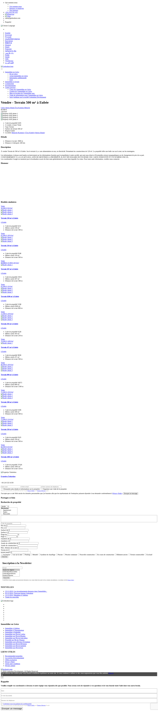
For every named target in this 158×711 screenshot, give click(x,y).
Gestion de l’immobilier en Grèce (20, 91)
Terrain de (4, 550)
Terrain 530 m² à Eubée (9, 218)
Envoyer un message (130, 493)
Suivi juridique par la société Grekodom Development (27, 97)
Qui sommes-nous (15, 6)
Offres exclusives (11, 660)
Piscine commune (71, 555)
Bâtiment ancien (122, 555)
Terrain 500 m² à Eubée (9, 402)
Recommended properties (13, 656)
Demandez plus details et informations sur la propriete (21, 489)
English (7, 33)
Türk (6, 59)
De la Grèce (13, 74)
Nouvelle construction (87, 555)
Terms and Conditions (12, 664)
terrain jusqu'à (5, 552)
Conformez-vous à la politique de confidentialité (17, 704)
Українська (9, 61)
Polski (7, 55)
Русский (8, 37)
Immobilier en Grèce (12, 72)
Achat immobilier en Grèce (18, 76)
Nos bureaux (13, 10)
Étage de (4, 534)
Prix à (3, 528)
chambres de (5, 539)
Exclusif (149, 555)
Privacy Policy (31, 490)
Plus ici (111, 673)
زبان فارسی (9, 53)
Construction (9, 84)
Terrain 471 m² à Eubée (9, 347)
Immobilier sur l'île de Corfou (15, 634)
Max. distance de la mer (9, 548)
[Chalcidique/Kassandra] (11, 572)
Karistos (21, 108)
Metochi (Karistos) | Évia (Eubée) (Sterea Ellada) (28, 133)
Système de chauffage (47, 555)
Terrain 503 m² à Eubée (9, 324)
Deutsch (8, 45)
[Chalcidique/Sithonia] (11, 574)
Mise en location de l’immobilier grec (22, 93)
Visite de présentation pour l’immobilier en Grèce (26, 95)
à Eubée (3, 222)
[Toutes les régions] (11, 570)
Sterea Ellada (10, 108)
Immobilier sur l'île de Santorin (15, 646)
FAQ (11, 80)
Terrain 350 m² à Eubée (9, 429)
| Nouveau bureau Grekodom (19, 593)
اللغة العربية (9, 63)
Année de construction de (9, 543)
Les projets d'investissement (14, 658)
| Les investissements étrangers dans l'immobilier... (26, 591)
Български (9, 41)
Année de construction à (9, 545)
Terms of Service (41, 490)
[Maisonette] (9, 514)
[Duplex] (9, 512)
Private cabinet (10, 666)
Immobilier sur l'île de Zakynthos (16, 638)
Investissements (10, 85)
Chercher (4, 557)
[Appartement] (9, 510)
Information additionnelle (18, 78)
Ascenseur (6, 555)
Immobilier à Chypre (12, 82)
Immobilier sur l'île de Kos (14, 648)
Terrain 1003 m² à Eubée (10, 457)
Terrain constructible (137, 555)
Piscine (60, 555)
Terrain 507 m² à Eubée (9, 269)
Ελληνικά (8, 35)
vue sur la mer (17, 555)
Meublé (35, 555)
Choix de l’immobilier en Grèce (20, 89)
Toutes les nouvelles (12, 597)
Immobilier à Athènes (12, 628)
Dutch (7, 47)
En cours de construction (105, 555)
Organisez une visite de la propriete (55, 489)
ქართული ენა (10, 51)
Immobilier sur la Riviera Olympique (17, 642)
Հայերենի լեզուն (12, 39)
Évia (16, 108)
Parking (27, 555)
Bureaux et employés (16, 8)
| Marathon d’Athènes (16, 595)
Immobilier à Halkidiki (13, 632)
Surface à (4, 532)
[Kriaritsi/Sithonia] (11, 575)
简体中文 (8, 43)
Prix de (3, 525)
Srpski (7, 57)
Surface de (4, 530)
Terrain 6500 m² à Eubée (10, 296)
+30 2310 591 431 (11, 12)
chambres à (4, 541)
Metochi (27, 108)
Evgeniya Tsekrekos (8, 476)
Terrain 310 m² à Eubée (9, 245)
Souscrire (6, 578)
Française (8, 49)
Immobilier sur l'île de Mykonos (16, 644)
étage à (3, 536)
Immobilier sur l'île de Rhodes (15, 636)
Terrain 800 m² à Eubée (9, 375)
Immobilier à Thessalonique (14, 630)
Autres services (10, 87)
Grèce (3, 108)
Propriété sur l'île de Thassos (15, 640)
